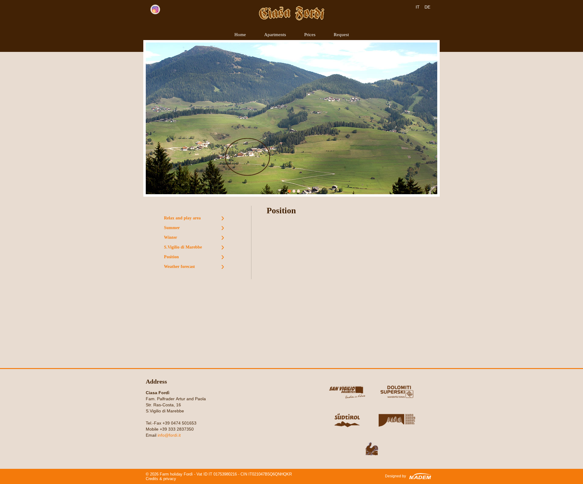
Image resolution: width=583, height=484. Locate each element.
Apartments (275, 34)
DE (427, 7)
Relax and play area (182, 218)
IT (418, 7)
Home (240, 34)
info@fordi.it (169, 435)
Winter (170, 237)
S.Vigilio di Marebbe (183, 247)
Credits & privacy (161, 478)
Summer (172, 227)
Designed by (395, 476)
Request (341, 34)
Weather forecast (179, 266)
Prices (309, 34)
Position (171, 257)
